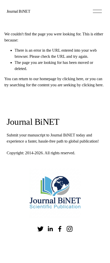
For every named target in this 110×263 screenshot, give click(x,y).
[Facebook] (60, 229)
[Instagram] (70, 229)
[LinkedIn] (50, 229)
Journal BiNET (18, 11)
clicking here (72, 79)
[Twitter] (40, 229)
